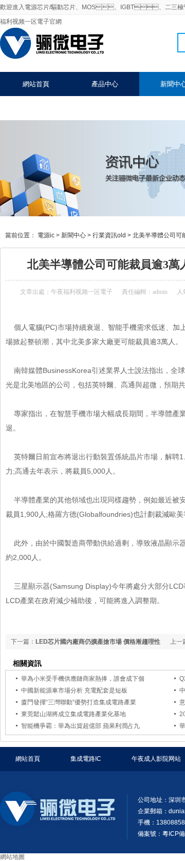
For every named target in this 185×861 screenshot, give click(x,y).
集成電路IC (85, 758)
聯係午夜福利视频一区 (56, 108)
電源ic (46, 235)
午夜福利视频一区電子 (82, 291)
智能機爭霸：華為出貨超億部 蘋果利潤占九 (80, 725)
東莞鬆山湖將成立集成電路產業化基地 (73, 714)
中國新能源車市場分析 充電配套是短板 (74, 690)
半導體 (24, 500)
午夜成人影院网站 (156, 758)
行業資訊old (109, 235)
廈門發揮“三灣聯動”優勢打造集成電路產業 (78, 702)
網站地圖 (12, 856)
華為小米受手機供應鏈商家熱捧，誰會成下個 (82, 678)
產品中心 (104, 84)
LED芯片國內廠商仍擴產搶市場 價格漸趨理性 (97, 641)
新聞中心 (73, 235)
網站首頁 (36, 84)
